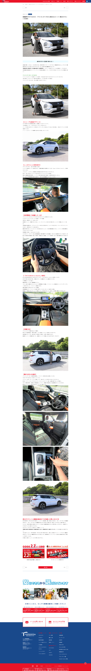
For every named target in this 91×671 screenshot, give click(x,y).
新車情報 (26, 4)
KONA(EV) (40, 637)
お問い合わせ (61, 644)
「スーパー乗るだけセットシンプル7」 (35, 534)
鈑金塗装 (50, 640)
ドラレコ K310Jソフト (63, 654)
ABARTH (50, 652)
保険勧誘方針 (61, 651)
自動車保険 (61, 635)
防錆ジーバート (51, 642)
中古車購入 (40, 644)
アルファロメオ (42, 648)
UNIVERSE (51, 655)
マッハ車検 (51, 635)
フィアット (42, 651)
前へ (25, 7)
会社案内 (83, 1)
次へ (65, 7)
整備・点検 (51, 637)
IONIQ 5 (53, 1)
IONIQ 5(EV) (41, 635)
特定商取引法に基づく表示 (63, 649)
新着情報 (60, 642)
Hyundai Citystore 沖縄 (46, 1)
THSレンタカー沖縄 (62, 656)
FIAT (50, 650)
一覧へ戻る (46, 567)
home (23, 4)
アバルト (42, 653)
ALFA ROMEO (51, 647)
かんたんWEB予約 (62, 647)
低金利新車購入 (41, 640)
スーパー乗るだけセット (43, 642)
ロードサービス (61, 637)
